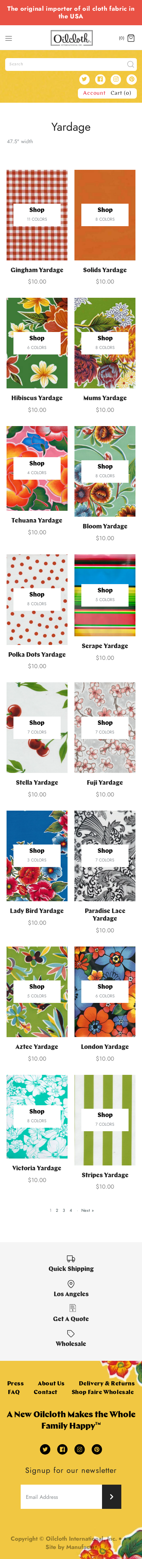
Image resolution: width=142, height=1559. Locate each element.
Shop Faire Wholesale (103, 1392)
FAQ (14, 1392)
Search (16, 64)
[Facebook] (100, 79)
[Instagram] (116, 79)
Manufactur (81, 1547)
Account (94, 93)
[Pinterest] (131, 79)
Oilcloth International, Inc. (81, 1538)
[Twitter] (84, 79)
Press (15, 1384)
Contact (46, 1392)
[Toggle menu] (8, 37)
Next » (87, 1210)
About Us (51, 1384)
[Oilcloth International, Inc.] (71, 38)
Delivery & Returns (107, 1384)
